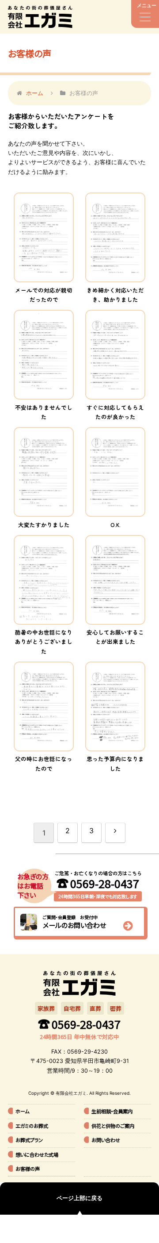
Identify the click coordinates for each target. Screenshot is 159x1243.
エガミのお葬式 (31, 1125)
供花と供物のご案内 (112, 1125)
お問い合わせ (105, 1139)
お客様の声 (27, 1168)
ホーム (22, 1111)
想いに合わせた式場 (36, 1154)
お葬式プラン (29, 1139)
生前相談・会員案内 (111, 1111)
